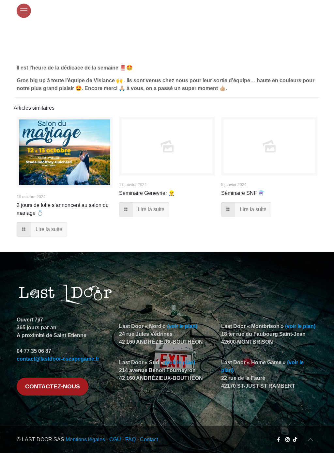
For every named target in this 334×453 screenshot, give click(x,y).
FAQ (130, 439)
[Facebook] (278, 439)
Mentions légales (85, 439)
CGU (115, 439)
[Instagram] (287, 439)
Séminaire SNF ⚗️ (243, 193)
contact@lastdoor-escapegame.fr (58, 359)
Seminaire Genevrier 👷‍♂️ (147, 193)
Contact (149, 439)
